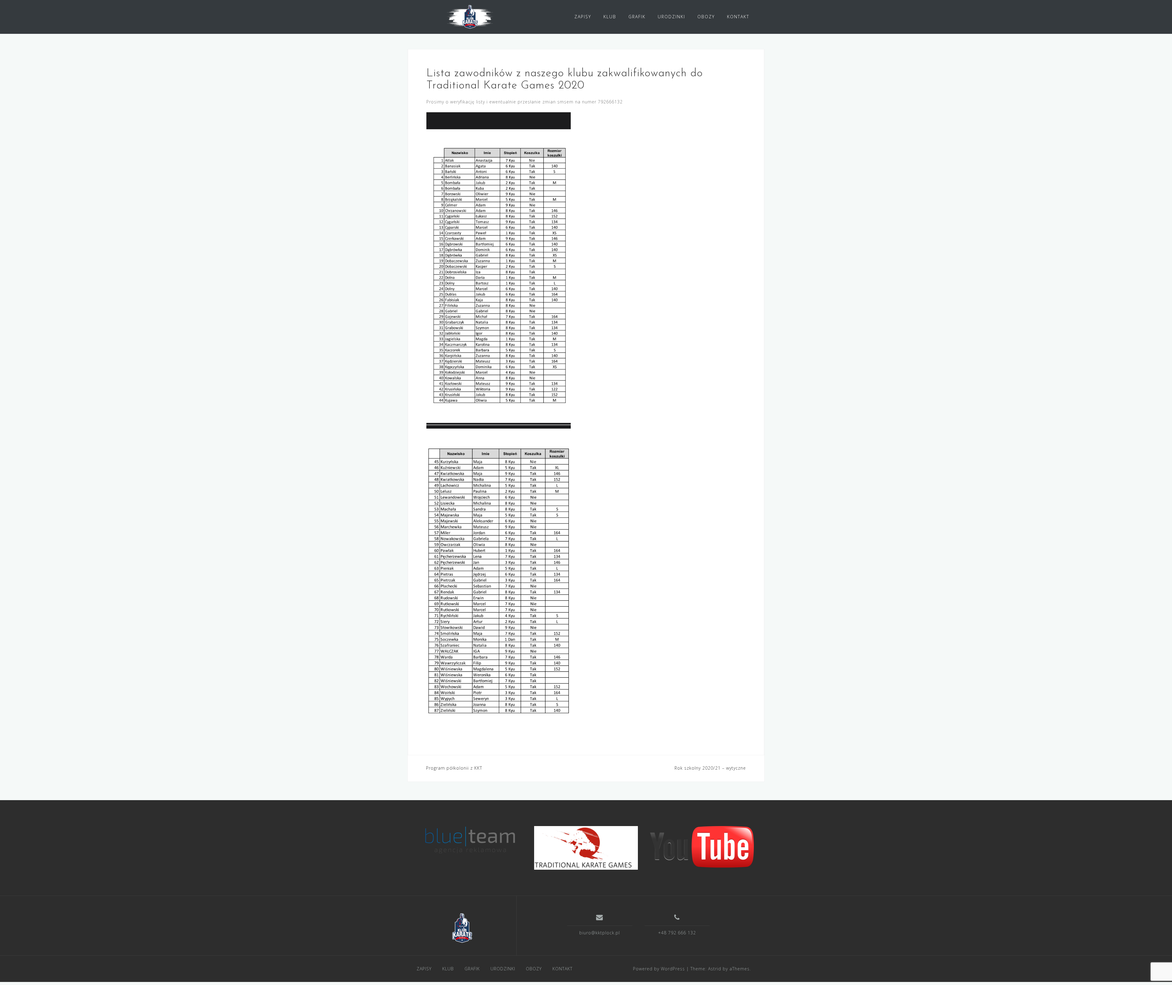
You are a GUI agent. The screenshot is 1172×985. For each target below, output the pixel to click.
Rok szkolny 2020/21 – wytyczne (710, 768)
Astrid (714, 969)
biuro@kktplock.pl (599, 933)
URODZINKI (671, 17)
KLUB (609, 17)
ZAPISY (582, 17)
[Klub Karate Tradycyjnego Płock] (462, 928)
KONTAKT (738, 17)
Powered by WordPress (659, 969)
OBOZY (706, 17)
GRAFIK (637, 17)
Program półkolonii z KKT (454, 768)
